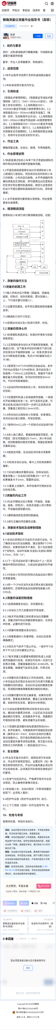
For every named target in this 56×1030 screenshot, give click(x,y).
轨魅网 (36, 1004)
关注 (39, 36)
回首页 (5, 10)
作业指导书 (10, 26)
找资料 (36, 10)
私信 (49, 36)
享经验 (26, 10)
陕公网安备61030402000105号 (30, 1012)
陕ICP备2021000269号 (28, 1008)
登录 (28, 968)
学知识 (16, 10)
